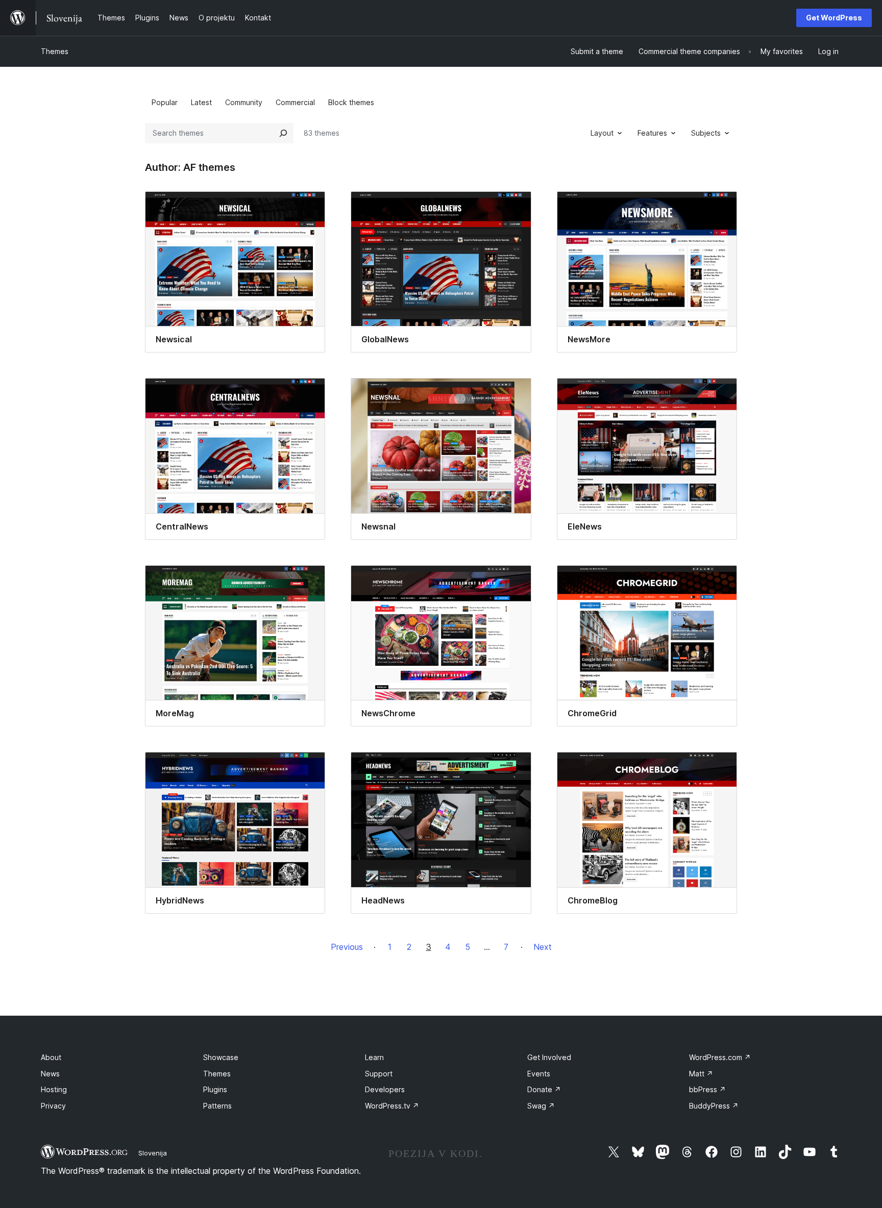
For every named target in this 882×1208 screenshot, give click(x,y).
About (51, 1057)
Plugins (215, 1089)
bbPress (707, 1089)
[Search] (283, 133)
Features (652, 133)
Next (542, 947)
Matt (701, 1073)
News (50, 1073)
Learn (374, 1057)
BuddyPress (714, 1105)
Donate (544, 1089)
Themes (54, 51)
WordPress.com (720, 1057)
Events (538, 1073)
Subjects (706, 133)
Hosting (54, 1089)
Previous (347, 947)
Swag (541, 1105)
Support (379, 1073)
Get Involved (549, 1057)
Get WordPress (834, 17)
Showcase (220, 1057)
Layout (602, 133)
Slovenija (152, 1153)
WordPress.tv (392, 1105)
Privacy (53, 1105)
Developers (385, 1089)
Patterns (217, 1105)
